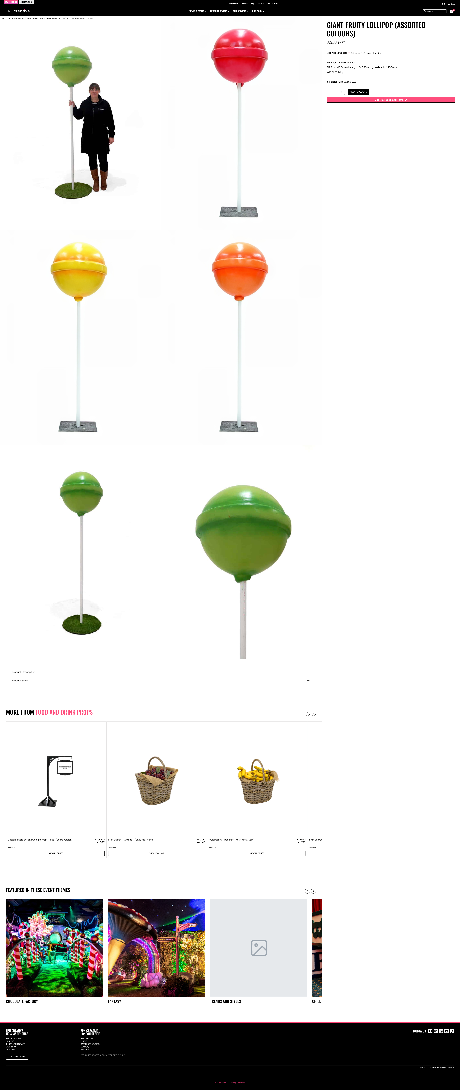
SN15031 (212, 847)
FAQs (253, 3)
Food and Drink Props (57, 18)
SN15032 (112, 847)
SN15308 (12, 847)
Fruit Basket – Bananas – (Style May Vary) (231, 839)
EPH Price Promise (337, 53)
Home (4, 18)
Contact (261, 3)
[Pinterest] (441, 1031)
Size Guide (344, 81)
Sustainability (234, 3)
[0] (451, 11)
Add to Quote (358, 91)
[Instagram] (436, 1031)
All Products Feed (431, 1041)
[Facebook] (430, 1031)
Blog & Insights (272, 3)
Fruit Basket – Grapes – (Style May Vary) (130, 839)
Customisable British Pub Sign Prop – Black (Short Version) (40, 839)
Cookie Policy (220, 1082)
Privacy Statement (238, 1082)
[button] (307, 713)
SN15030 (313, 847)
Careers (245, 3)
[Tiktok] (452, 1031)
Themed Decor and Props (16, 18)
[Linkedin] (446, 1031)
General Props (44, 18)
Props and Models (32, 18)
